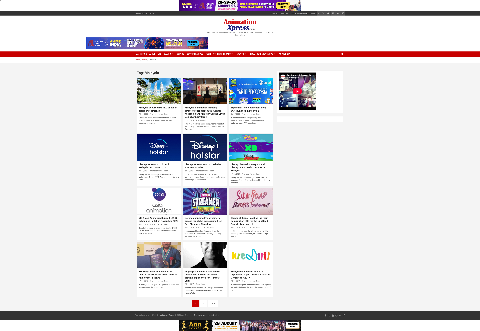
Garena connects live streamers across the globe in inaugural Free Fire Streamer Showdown (203, 221)
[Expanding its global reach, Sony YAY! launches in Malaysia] (251, 91)
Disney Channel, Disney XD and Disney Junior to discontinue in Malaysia (248, 167)
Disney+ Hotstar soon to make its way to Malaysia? (203, 166)
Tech (208, 54)
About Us (275, 13)
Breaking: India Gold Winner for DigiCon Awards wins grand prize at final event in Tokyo (158, 274)
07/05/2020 (143, 224)
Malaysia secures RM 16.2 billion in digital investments (158, 109)
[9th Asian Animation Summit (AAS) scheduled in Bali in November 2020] (159, 201)
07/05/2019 (235, 228)
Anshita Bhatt (201, 120)
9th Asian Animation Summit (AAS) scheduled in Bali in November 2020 (158, 220)
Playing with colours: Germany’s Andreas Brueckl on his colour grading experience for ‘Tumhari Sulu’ (202, 276)
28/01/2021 (189, 171)
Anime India (284, 54)
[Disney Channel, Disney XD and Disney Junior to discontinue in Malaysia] (251, 147)
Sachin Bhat (200, 284)
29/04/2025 (143, 114)
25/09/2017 (235, 281)
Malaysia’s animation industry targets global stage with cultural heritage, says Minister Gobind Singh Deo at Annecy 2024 (205, 112)
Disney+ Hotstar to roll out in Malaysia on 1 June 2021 (154, 166)
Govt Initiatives (195, 54)
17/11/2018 (143, 281)
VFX (160, 54)
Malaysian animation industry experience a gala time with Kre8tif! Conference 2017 (250, 274)
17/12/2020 (235, 174)
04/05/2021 (143, 171)
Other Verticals (222, 54)
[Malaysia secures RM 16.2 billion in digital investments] (159, 91)
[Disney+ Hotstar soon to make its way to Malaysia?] (205, 147)
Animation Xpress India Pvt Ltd (206, 315)
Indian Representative (261, 54)
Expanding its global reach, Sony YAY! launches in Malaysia (248, 109)
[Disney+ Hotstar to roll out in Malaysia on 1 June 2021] (159, 147)
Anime (152, 54)
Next (213, 303)
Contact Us (285, 13)
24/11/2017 (189, 284)
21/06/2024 (189, 120)
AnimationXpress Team (159, 114)
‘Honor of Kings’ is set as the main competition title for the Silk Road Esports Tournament (249, 221)
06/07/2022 (235, 114)
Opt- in (312, 13)
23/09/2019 (189, 228)
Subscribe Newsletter (300, 13)
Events (240, 54)
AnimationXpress (167, 315)
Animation (141, 54)
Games (167, 54)
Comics (180, 54)
